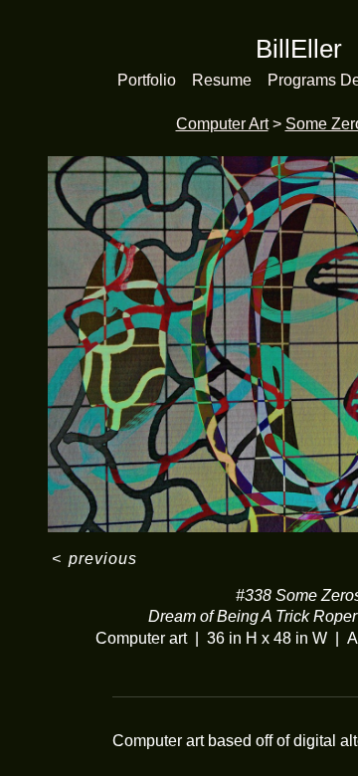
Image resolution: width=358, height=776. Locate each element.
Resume (222, 80)
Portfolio (146, 80)
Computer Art (222, 123)
